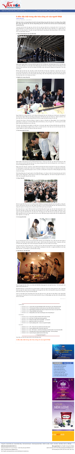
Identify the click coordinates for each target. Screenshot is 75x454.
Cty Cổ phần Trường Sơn (65, 446)
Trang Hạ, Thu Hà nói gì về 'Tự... (60, 371)
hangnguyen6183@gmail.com (67, 447)
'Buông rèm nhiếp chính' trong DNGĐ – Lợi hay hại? (39, 319)
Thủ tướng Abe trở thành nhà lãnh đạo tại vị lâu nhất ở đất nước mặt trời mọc (44, 308)
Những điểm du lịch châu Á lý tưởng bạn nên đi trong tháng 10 (41, 312)
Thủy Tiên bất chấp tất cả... (59, 367)
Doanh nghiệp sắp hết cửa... (59, 369)
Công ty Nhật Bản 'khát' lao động (35, 311)
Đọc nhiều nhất (67, 363)
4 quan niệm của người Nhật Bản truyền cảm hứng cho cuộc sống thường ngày (45, 306)
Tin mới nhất (57, 363)
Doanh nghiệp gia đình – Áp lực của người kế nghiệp (39, 322)
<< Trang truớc (38, 334)
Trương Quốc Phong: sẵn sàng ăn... (61, 374)
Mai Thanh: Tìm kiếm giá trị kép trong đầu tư (38, 318)
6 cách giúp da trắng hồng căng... (60, 375)
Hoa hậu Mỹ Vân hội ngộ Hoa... (60, 366)
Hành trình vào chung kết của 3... (60, 364)
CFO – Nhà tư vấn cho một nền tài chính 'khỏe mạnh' (39, 326)
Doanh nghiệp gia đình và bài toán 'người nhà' (38, 328)
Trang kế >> (43, 334)
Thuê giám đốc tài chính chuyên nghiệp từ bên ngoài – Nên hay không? (43, 331)
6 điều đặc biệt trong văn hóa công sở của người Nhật (33, 340)
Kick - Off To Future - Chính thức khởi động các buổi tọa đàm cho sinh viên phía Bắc (45, 329)
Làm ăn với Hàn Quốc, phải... (60, 372)
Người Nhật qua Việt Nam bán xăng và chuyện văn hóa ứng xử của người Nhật (45, 309)
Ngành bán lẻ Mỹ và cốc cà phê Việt (36, 321)
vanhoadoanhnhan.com (11, 451)
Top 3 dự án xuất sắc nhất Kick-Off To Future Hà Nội (39, 316)
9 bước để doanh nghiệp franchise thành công (38, 332)
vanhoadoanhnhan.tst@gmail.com (11, 449)
